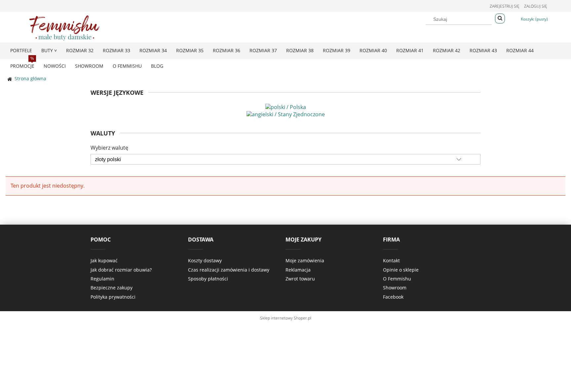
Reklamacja (298, 270)
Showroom (394, 287)
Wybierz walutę (109, 147)
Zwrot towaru (300, 279)
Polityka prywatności (113, 297)
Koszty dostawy (205, 260)
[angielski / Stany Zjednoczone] (286, 113)
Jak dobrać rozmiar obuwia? (121, 270)
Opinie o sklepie (401, 270)
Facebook (393, 297)
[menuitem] (21, 50)
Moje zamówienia (305, 260)
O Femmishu (397, 279)
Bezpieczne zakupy (112, 287)
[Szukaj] (500, 18)
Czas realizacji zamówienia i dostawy (228, 270)
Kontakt (391, 260)
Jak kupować (104, 260)
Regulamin (102, 279)
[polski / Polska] (285, 106)
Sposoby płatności (208, 279)
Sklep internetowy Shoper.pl (285, 318)
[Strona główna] (64, 27)
